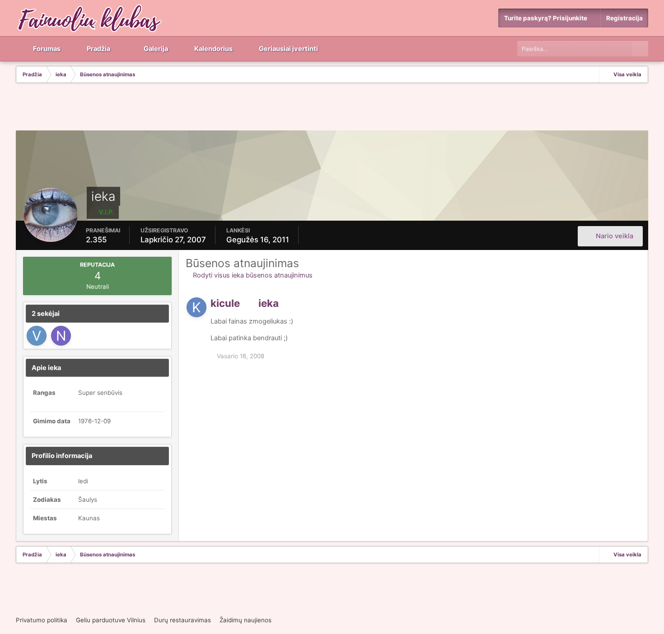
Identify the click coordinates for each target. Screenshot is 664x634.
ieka (268, 303)
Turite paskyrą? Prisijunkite (547, 18)
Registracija (624, 18)
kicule (225, 303)
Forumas (46, 49)
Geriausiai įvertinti (287, 49)
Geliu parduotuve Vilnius (110, 620)
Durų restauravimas (182, 620)
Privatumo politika (41, 620)
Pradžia (97, 49)
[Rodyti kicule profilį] (196, 307)
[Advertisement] (332, 108)
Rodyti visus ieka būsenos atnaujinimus (252, 275)
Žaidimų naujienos (245, 620)
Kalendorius (213, 49)
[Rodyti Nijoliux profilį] (61, 336)
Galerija (155, 49)
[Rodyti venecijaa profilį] (37, 336)
